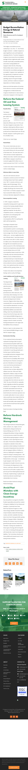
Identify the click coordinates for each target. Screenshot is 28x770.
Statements (20, 647)
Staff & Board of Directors (6, 670)
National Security (7, 650)
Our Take (20, 638)
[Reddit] (13, 563)
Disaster (5, 640)
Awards (5, 673)
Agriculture (5, 635)
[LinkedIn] (17, 563)
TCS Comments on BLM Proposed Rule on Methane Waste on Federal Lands (8, 583)
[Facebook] (6, 563)
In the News (6, 667)
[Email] (21, 563)
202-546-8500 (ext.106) (22, 674)
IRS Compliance (6, 683)
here (15, 139)
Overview (5, 662)
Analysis (17, 41)
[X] (9, 563)
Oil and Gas (18, 543)
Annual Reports (6, 676)
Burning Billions (19, 581)
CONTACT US (20, 659)
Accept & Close (14, 767)
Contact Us (22, 708)
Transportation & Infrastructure (7, 647)
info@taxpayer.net (23, 664)
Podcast (19, 651)
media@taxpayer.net (23, 671)
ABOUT (5, 659)
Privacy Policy (6, 678)
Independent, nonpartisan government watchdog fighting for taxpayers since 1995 (13, 8)
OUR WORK (21, 632)
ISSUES (5, 632)
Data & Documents (22, 649)
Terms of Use (6, 686)
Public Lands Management (10, 41)
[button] (4, 580)
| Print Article (14, 43)
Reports (19, 654)
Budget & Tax (6, 638)
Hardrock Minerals (17, 39)
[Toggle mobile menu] (25, 2)
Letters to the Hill (21, 644)
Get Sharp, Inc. (17, 709)
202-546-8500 (22, 666)
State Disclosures (7, 681)
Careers (5, 665)
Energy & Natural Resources (8, 39)
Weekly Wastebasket (21, 641)
